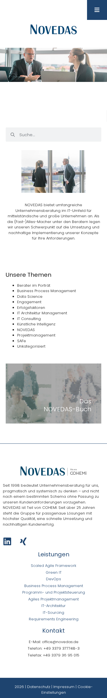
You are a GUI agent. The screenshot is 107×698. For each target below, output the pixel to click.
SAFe (21, 341)
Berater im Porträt (33, 285)
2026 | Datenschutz (32, 686)
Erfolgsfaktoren (31, 307)
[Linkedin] (7, 541)
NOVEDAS (26, 330)
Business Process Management (46, 291)
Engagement (29, 302)
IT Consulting (29, 318)
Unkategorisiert (31, 346)
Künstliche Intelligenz (36, 324)
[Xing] (23, 541)
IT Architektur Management (42, 313)
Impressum (63, 686)
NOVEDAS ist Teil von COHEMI (30, 507)
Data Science (30, 296)
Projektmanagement (36, 335)
